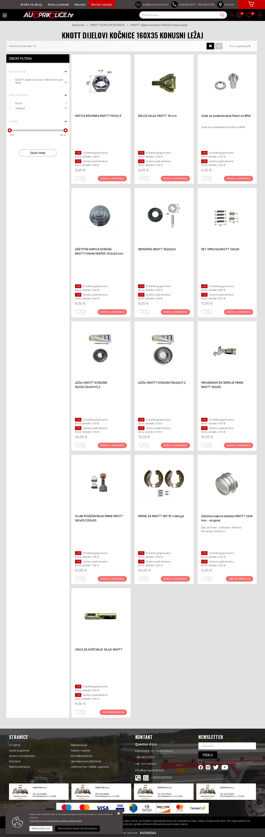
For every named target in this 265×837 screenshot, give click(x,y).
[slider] (10, 130)
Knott (41, 103)
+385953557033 (161, 777)
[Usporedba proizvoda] (83, 178)
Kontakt (229, 4)
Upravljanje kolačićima (86, 761)
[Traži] (222, 15)
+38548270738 (205, 4)
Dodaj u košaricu (112, 178)
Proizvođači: (18, 95)
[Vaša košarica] (251, 6)
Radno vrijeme (80, 750)
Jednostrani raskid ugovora (90, 766)
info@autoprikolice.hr (156, 4)
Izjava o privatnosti (22, 756)
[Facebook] (200, 766)
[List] (219, 46)
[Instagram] (208, 766)
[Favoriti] (77, 178)
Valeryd (41, 108)
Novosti (80, 4)
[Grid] (210, 46)
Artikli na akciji (31, 4)
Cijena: (14, 121)
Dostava (15, 761)
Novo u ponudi (58, 4)
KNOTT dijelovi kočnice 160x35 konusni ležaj (41, 81)
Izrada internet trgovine (123, 832)
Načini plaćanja (19, 766)
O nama (14, 745)
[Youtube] (225, 766)
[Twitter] (216, 766)
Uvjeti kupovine (19, 750)
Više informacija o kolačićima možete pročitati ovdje (55, 820)
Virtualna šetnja (81, 756)
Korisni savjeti (101, 4)
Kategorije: (17, 71)
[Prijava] (259, 15)
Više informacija (239, 578)
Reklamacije (79, 745)
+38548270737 (188, 4)
